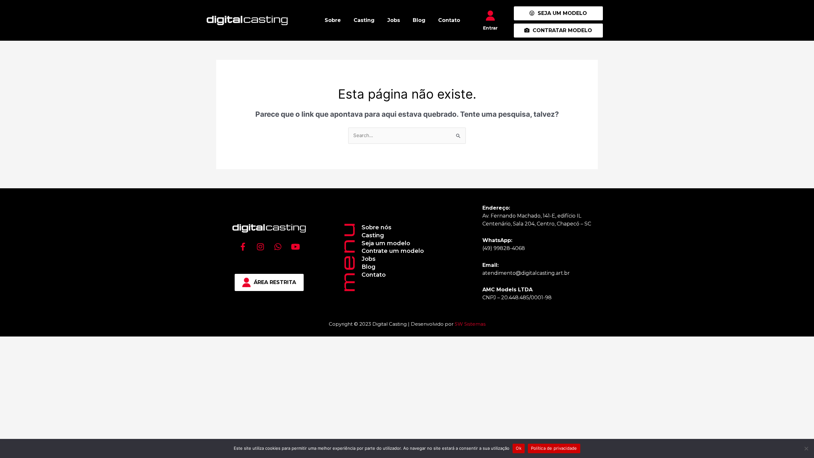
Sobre (333, 20)
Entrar (490, 28)
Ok (518, 448)
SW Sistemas (470, 324)
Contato (449, 20)
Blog (419, 20)
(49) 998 (492, 248)
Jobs (393, 20)
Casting (364, 20)
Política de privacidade (554, 448)
